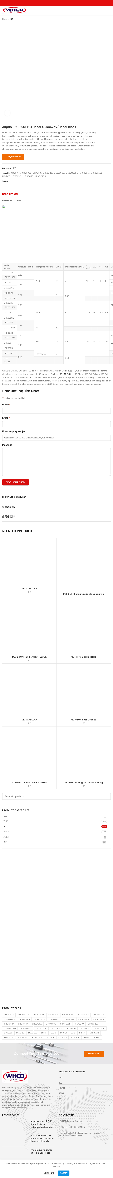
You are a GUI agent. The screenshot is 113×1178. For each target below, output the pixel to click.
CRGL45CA (37, 1024)
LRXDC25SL (96, 173)
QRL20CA (50, 1037)
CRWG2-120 (93, 1024)
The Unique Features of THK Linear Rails (41, 1151)
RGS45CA (75, 1037)
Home (5, 19)
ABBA (6, 837)
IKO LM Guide (65, 374)
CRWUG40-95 (25, 1028)
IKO (11, 19)
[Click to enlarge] (7, 113)
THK (6, 821)
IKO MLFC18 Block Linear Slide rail (29, 782)
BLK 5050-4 (9, 1015)
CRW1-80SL (65, 1024)
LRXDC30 (13, 173)
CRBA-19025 (24, 1019)
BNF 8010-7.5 (67, 1015)
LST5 (73, 1033)
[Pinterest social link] (63, 3)
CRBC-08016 (83, 1019)
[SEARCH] (106, 796)
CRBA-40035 (54, 1019)
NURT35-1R (94, 1033)
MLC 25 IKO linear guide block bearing (83, 594)
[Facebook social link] (49, 3)
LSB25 (44, 1033)
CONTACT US (93, 1054)
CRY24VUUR (56, 1028)
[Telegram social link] (24, 181)
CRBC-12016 (98, 1019)
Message (7, 445)
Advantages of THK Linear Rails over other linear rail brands (42, 1138)
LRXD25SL (17, 176)
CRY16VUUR (41, 1028)
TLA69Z (97, 1037)
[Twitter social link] (53, 3)
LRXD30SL (59, 173)
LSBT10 (63, 1033)
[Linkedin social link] (21, 181)
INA (5, 842)
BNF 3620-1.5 (23, 1015)
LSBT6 (53, 1033)
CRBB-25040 (69, 1019)
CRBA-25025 (39, 1019)
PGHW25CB (37, 1037)
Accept (63, 1173)
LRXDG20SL (72, 173)
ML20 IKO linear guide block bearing (83, 782)
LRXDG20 (47, 173)
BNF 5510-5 (53, 1015)
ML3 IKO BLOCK (29, 588)
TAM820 (86, 1037)
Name (6, 404)
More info (49, 1173)
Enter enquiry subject (14, 431)
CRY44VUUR (99, 1028)
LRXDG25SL (41, 176)
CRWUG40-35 (10, 1028)
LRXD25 (6, 176)
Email (6, 418)
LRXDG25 (28, 176)
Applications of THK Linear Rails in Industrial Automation (42, 1124)
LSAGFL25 (32, 1033)
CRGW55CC (51, 1024)
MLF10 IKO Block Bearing (83, 719)
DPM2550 (8, 1033)
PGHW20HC (23, 1037)
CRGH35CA (23, 1024)
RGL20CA (62, 1037)
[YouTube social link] (60, 3)
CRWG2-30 (79, 1024)
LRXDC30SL (25, 173)
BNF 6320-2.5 (98, 1015)
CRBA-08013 (9, 1019)
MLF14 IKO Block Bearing (83, 656)
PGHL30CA (9, 1037)
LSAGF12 (20, 1033)
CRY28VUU (71, 1028)
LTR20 (82, 1033)
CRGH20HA (9, 1024)
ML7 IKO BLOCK (29, 719)
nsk (5, 816)
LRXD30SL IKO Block (12, 200)
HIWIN (7, 831)
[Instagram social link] (56, 3)
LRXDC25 (84, 173)
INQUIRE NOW (14, 157)
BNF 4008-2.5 (38, 1015)
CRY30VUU (84, 1028)
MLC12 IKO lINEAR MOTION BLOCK (29, 656)
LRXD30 (37, 173)
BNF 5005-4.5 (83, 1015)
